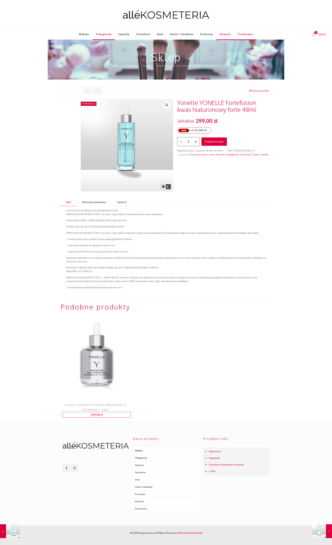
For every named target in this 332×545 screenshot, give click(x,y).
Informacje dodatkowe (94, 202)
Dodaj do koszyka (214, 141)
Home (115, 65)
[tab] (68, 202)
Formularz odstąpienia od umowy (226, 464)
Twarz (256, 154)
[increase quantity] (196, 141)
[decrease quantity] (181, 141)
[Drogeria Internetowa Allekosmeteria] (166, 14)
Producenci (130, 65)
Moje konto (215, 451)
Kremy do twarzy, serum (202, 154)
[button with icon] (66, 468)
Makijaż (139, 450)
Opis (68, 202)
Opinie (121, 202)
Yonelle (147, 65)
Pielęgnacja (232, 154)
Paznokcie (140, 472)
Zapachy (139, 465)
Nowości (220, 154)
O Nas (212, 471)
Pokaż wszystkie (260, 90)
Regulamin (214, 457)
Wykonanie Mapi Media (189, 532)
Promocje (140, 494)
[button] (167, 105)
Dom (137, 479)
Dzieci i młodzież (143, 486)
